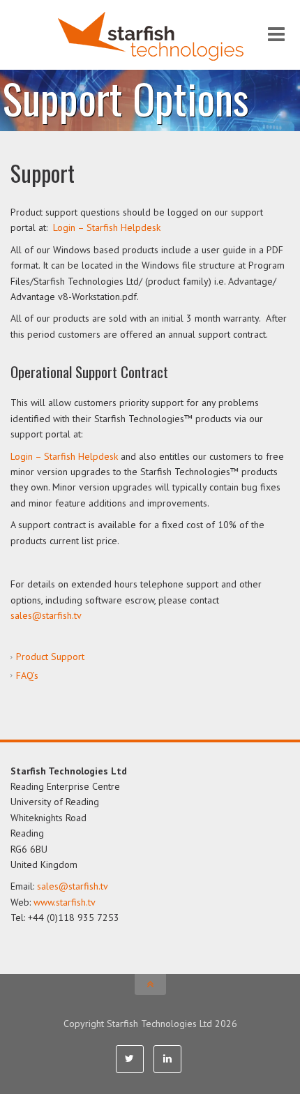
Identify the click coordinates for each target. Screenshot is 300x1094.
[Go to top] (150, 984)
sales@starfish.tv (46, 615)
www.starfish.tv (64, 902)
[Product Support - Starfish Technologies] (150, 35)
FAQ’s (27, 674)
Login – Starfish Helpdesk (106, 227)
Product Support (50, 656)
